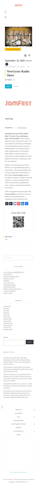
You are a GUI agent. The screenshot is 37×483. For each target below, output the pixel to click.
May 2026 (6, 312)
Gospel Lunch (8, 278)
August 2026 (7, 306)
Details (8, 86)
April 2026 (6, 314)
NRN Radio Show (9, 287)
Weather (16, 86)
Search (5, 337)
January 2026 (7, 321)
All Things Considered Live (13, 272)
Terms (19, 472)
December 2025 (7, 323)
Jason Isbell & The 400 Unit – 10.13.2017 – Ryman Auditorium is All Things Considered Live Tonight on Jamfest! (17, 386)
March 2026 (6, 317)
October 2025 (7, 327)
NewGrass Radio (9, 285)
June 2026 (6, 310)
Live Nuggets (8, 282)
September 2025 (8, 329)
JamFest (6, 280)
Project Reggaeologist (12, 289)
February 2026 (7, 319)
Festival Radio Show (11, 276)
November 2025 (7, 325)
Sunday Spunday (9, 291)
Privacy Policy (14, 472)
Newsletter (24, 472)
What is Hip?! (8, 293)
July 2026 (6, 308)
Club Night (7, 274)
